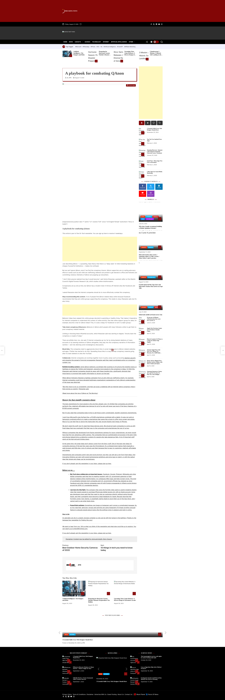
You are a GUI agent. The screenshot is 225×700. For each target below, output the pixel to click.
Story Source (107, 539)
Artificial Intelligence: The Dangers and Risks (79, 53)
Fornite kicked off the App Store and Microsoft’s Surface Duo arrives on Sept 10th (151, 286)
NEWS (71, 42)
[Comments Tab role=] (154, 123)
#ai (102, 46)
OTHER (131, 42)
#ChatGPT (120, 46)
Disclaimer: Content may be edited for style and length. (84, 539)
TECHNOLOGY (96, 42)
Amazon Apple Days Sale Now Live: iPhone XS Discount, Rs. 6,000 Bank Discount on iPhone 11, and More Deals (154, 352)
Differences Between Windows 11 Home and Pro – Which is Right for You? (83, 667)
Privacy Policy (67, 694)
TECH (143, 219)
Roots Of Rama (153, 694)
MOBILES (155, 216)
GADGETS (78, 42)
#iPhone (93, 46)
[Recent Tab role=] (148, 123)
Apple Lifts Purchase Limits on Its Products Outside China (154, 330)
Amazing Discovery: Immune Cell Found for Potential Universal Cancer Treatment (154, 151)
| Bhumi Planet (139, 694)
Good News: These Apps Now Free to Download (154, 161)
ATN (70, 77)
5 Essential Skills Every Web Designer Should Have (154, 129)
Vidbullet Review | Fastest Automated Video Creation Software (83, 678)
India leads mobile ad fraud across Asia (150, 314)
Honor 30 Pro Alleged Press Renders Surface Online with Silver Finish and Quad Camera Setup (154, 363)
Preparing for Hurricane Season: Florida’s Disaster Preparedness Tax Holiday (104, 55)
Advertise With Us (100, 694)
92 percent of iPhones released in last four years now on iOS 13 (153, 319)
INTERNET (106, 42)
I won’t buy (66, 417)
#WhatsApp (86, 46)
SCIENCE (87, 42)
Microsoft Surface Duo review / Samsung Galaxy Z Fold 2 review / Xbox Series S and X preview (149, 256)
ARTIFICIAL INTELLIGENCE (119, 42)
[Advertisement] (99, 249)
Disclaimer (90, 694)
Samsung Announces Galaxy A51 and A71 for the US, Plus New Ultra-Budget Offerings (154, 373)
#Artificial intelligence (110, 46)
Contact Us (128, 694)
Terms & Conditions (79, 694)
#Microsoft (78, 46)
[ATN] (71, 565)
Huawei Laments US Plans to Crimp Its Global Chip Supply (155, 340)
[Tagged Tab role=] (160, 123)
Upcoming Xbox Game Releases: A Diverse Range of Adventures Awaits (130, 54)
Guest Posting (112, 694)
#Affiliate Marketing (129, 46)
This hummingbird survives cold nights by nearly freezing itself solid (151, 657)
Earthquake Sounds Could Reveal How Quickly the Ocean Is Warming (151, 678)
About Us (121, 694)
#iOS (98, 46)
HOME (65, 42)
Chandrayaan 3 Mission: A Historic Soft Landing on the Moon (156, 54)
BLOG (143, 216)
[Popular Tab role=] (141, 123)
